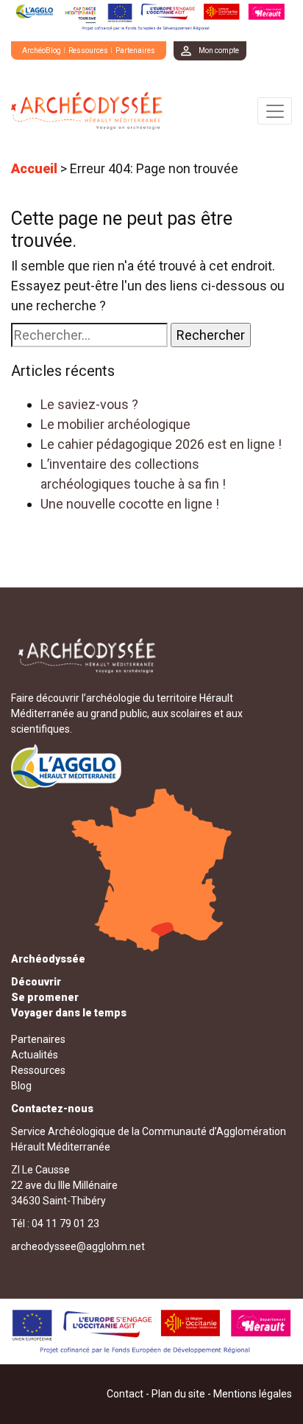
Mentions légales (252, 1394)
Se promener (45, 997)
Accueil (34, 168)
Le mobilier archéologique (115, 424)
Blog (21, 1086)
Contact (125, 1394)
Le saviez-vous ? (89, 404)
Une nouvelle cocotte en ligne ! (129, 504)
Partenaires (135, 50)
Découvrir (36, 982)
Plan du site (178, 1394)
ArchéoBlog (41, 50)
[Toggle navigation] (274, 111)
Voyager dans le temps (68, 1013)
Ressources (88, 50)
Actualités (34, 1055)
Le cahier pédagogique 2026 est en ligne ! (161, 444)
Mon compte (219, 50)
